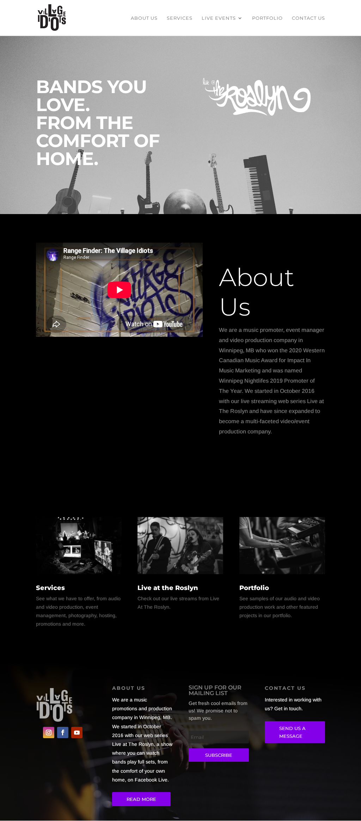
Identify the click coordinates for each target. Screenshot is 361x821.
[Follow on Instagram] (48, 732)
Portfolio (267, 18)
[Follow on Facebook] (62, 732)
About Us (144, 18)
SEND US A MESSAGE (292, 732)
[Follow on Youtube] (76, 732)
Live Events (219, 18)
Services (179, 18)
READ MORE (141, 799)
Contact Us (308, 18)
